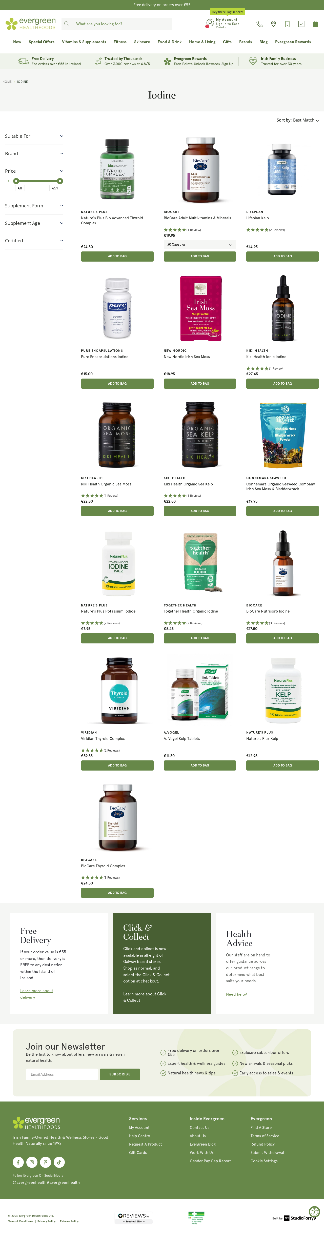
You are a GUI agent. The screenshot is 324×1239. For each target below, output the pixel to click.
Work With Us (202, 1152)
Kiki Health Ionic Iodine (266, 357)
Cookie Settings (264, 1161)
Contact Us (199, 1127)
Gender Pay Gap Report (210, 1161)
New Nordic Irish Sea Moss (187, 357)
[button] (200, 230)
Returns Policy (69, 1221)
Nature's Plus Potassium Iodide (108, 611)
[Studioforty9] (294, 1219)
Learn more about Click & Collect (144, 997)
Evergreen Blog (203, 1144)
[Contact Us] (259, 24)
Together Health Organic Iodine (191, 611)
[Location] (273, 24)
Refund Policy (263, 1144)
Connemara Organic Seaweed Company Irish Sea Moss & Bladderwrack (280, 486)
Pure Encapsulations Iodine (104, 357)
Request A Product (145, 1144)
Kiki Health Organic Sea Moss (106, 484)
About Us (198, 1136)
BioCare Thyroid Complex (103, 866)
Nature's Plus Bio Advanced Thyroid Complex (112, 220)
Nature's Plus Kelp (262, 738)
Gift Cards (138, 1152)
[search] (67, 24)
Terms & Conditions (20, 1221)
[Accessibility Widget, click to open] (314, 1211)
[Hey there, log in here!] (210, 24)
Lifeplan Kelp (257, 218)
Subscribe (120, 1074)
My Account (139, 1127)
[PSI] (196, 1224)
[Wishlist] (287, 24)
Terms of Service (265, 1136)
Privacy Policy (46, 1221)
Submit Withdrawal (267, 1152)
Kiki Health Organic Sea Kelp (188, 484)
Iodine (22, 82)
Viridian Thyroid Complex (103, 738)
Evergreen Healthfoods (33, 1215)
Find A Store (261, 1127)
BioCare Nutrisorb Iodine (268, 611)
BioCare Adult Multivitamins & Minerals (197, 218)
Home (7, 82)
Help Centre (139, 1136)
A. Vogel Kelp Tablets (182, 738)
